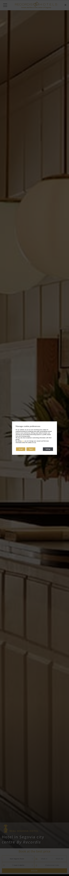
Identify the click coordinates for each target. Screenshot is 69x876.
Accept (21, 449)
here (23, 441)
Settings (48, 449)
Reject (31, 449)
